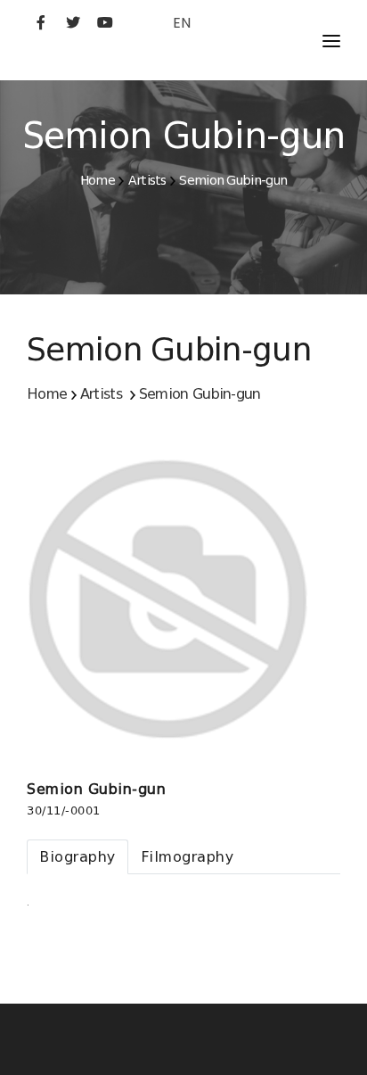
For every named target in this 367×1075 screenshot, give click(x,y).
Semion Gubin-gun (233, 180)
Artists (147, 180)
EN (182, 22)
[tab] (77, 856)
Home (97, 180)
